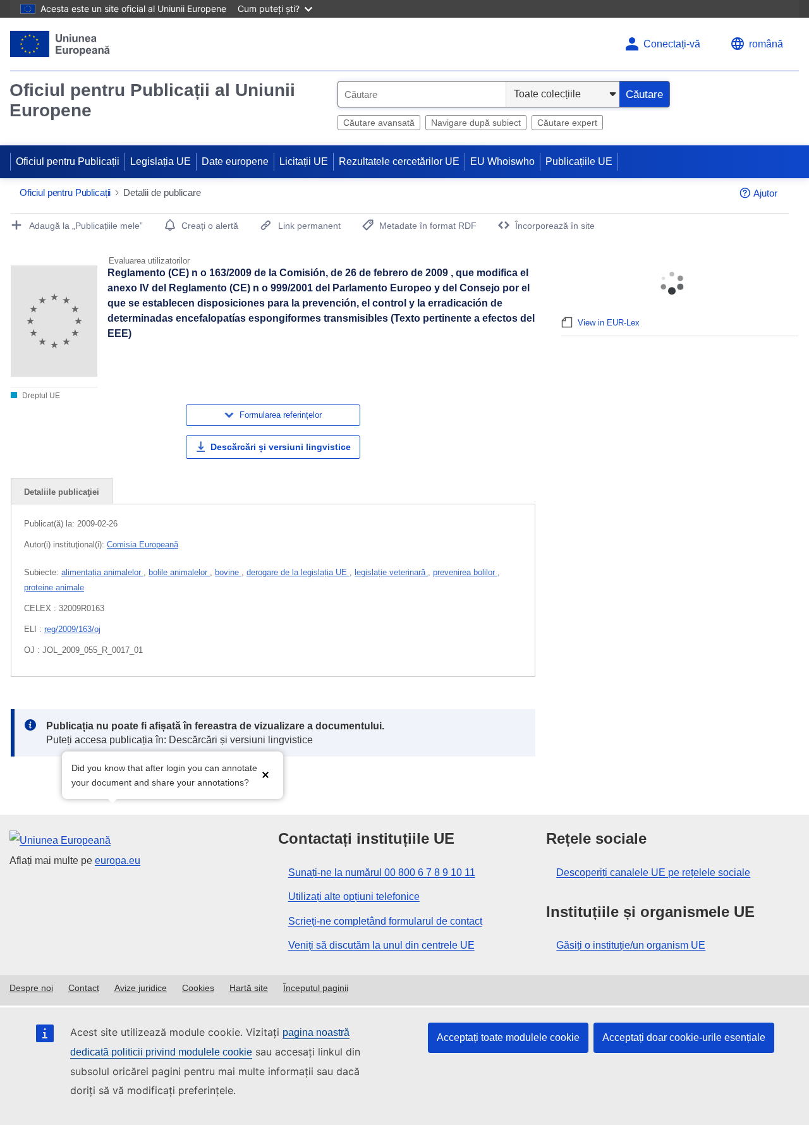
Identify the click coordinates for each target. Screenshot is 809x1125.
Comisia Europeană (142, 544)
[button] (265, 774)
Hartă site (248, 988)
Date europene (235, 161)
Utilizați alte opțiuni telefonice (354, 896)
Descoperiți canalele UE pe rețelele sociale (653, 872)
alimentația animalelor (102, 572)
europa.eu (117, 860)
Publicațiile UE (578, 161)
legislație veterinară (391, 572)
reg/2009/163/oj (72, 629)
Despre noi (31, 988)
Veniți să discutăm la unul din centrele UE (381, 945)
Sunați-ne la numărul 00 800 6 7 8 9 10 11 (381, 872)
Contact (83, 988)
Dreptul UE (40, 395)
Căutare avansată (379, 123)
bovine (228, 572)
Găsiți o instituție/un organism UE (630, 945)
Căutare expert (567, 123)
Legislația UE (160, 161)
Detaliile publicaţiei (61, 492)
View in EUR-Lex (609, 322)
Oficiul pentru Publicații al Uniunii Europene (152, 100)
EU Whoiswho (502, 161)
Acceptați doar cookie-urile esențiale (683, 1037)
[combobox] (422, 94)
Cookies (198, 988)
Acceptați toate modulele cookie (508, 1037)
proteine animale (54, 587)
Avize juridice (140, 988)
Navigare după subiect (476, 123)
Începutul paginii (315, 988)
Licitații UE (303, 161)
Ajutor (765, 193)
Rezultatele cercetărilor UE (399, 161)
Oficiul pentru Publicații (67, 161)
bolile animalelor (179, 572)
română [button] (766, 44)
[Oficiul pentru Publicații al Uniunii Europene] (60, 44)
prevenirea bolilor (465, 572)
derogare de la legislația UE (298, 572)
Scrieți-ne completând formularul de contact (385, 921)
